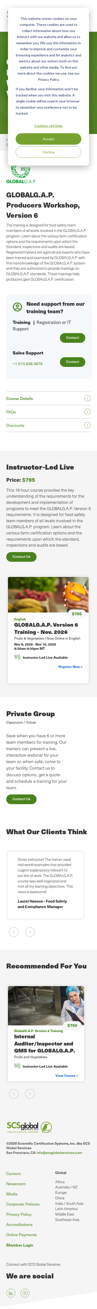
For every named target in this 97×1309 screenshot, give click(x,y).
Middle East (64, 1214)
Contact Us (21, 556)
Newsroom (16, 1183)
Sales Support (28, 352)
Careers (13, 1173)
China (59, 1197)
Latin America (66, 1208)
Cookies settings (48, 126)
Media (12, 1194)
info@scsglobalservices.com (59, 1152)
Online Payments (21, 1234)
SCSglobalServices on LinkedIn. (10, 1293)
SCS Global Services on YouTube (25, 1293)
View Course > (66, 1075)
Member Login (19, 1245)
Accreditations (19, 1224)
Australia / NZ (66, 1186)
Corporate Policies (23, 1204)
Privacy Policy (19, 1214)
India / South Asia (69, 1203)
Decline (48, 152)
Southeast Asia (67, 1219)
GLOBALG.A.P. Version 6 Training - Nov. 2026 (46, 628)
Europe (61, 1192)
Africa (60, 1181)
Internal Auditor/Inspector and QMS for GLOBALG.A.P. (44, 1043)
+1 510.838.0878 (28, 363)
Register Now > (70, 666)
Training (21, 322)
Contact (72, 337)
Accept (48, 139)
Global (60, 1172)
